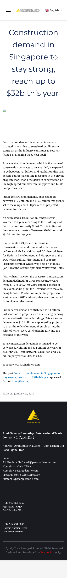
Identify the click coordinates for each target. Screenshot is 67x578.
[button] (8, 10)
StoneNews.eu (21, 381)
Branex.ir (46, 552)
